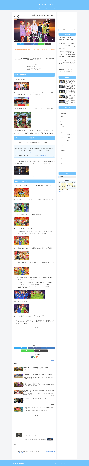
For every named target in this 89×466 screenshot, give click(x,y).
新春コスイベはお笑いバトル (33, 69)
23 (64, 187)
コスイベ (30, 49)
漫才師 (49, 49)
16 (64, 186)
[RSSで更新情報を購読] (37, 357)
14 (59, 186)
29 (62, 189)
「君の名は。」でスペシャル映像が (34, 68)
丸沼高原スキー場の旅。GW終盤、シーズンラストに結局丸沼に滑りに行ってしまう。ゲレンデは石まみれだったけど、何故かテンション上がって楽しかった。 (67, 54)
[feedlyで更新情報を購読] (34, 357)
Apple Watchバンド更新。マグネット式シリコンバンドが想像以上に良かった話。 (67, 39)
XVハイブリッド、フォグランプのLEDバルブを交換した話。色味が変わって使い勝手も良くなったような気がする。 (67, 63)
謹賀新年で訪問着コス (32, 66)
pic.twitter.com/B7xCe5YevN (36, 152)
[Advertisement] (34, 53)
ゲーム (16, 49)
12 (72, 185)
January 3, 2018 (43, 155)
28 (59, 189)
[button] (48, 44)
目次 (33, 64)
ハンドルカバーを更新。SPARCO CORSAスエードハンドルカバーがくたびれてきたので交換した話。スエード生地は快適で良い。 (67, 70)
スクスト (35, 49)
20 (74, 186)
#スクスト (28, 152)
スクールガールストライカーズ (22, 49)
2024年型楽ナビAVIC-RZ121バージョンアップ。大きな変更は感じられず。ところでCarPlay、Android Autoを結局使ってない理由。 (67, 46)
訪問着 (53, 49)
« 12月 (60, 191)
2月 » (63, 191)
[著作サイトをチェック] (32, 357)
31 (67, 189)
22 (62, 187)
